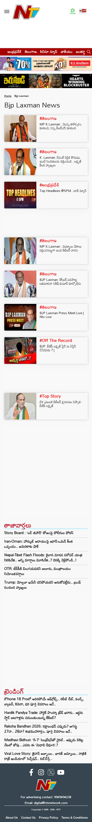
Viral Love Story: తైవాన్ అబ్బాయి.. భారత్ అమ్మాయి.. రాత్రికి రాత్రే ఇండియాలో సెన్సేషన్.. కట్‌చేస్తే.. (45, 756)
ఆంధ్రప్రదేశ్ (14, 51)
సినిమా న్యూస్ (48, 51)
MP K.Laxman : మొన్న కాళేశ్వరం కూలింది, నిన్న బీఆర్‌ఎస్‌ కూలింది (61, 126)
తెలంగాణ (31, 51)
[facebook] (31, 773)
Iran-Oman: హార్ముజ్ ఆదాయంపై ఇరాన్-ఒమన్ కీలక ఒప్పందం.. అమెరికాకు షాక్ (38, 544)
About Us (12, 817)
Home (8, 96)
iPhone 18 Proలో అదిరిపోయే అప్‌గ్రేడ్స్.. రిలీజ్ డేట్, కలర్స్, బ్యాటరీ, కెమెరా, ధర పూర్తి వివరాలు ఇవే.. (44, 701)
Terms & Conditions (74, 817)
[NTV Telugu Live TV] (83, 11)
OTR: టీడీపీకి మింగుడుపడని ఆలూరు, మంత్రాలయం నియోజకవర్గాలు (37, 571)
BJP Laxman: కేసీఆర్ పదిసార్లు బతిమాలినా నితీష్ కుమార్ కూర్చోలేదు (60, 281)
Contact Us (28, 817)
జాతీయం (67, 51)
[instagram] (41, 773)
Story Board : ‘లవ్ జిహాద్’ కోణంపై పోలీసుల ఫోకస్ (38, 532)
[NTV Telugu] (26, 11)
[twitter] (50, 773)
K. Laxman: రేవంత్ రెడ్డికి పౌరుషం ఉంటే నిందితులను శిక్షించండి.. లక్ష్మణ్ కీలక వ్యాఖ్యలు (60, 161)
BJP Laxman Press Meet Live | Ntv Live (62, 315)
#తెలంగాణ (48, 118)
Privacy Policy (48, 817)
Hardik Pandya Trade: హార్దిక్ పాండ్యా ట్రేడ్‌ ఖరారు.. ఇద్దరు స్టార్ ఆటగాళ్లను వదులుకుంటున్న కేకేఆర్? (43, 715)
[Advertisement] (46, 472)
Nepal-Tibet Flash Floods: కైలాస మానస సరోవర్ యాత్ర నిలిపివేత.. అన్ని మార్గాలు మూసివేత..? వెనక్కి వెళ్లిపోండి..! (43, 557)
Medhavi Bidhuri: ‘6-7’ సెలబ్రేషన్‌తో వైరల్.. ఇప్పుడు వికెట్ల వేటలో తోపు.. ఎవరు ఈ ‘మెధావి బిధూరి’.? (43, 742)
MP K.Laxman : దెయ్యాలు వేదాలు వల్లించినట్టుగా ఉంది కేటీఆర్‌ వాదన (61, 248)
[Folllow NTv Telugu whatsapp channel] (73, 11)
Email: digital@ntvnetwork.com (46, 803)
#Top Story (50, 396)
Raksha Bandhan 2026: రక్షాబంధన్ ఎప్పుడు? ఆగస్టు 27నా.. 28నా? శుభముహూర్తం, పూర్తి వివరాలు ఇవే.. (40, 729)
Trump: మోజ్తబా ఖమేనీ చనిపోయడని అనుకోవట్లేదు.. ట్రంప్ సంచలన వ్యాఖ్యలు (42, 585)
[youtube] (60, 773)
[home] (2, 51)
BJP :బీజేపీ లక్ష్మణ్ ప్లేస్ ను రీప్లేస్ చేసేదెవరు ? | (58, 348)
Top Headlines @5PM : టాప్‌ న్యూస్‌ (63, 190)
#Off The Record (56, 340)
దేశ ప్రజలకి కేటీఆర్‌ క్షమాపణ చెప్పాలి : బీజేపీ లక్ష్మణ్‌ (61, 404)
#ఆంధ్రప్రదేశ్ (49, 184)
